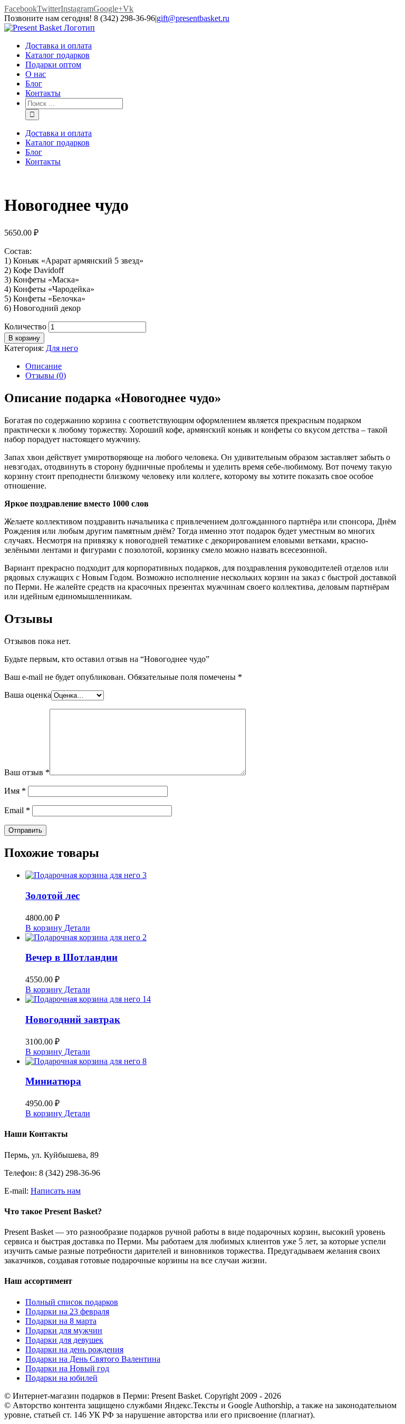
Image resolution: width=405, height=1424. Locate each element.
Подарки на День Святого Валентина (92, 1358)
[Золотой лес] (213, 875)
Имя (15, 790)
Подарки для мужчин (63, 1330)
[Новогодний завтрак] (213, 999)
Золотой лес (52, 895)
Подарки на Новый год (67, 1368)
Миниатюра (53, 1081)
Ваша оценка (27, 694)
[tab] (213, 366)
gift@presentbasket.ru (193, 18)
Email (17, 810)
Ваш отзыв (27, 772)
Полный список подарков (71, 1302)
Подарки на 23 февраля (67, 1311)
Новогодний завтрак (72, 1019)
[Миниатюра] (213, 1061)
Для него (62, 348)
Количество (25, 326)
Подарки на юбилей (61, 1377)
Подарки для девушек (64, 1339)
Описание (43, 366)
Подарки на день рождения (74, 1349)
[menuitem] (213, 46)
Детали (76, 927)
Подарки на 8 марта (61, 1320)
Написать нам (56, 1190)
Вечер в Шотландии (71, 957)
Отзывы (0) (45, 375)
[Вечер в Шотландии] (213, 937)
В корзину (24, 338)
